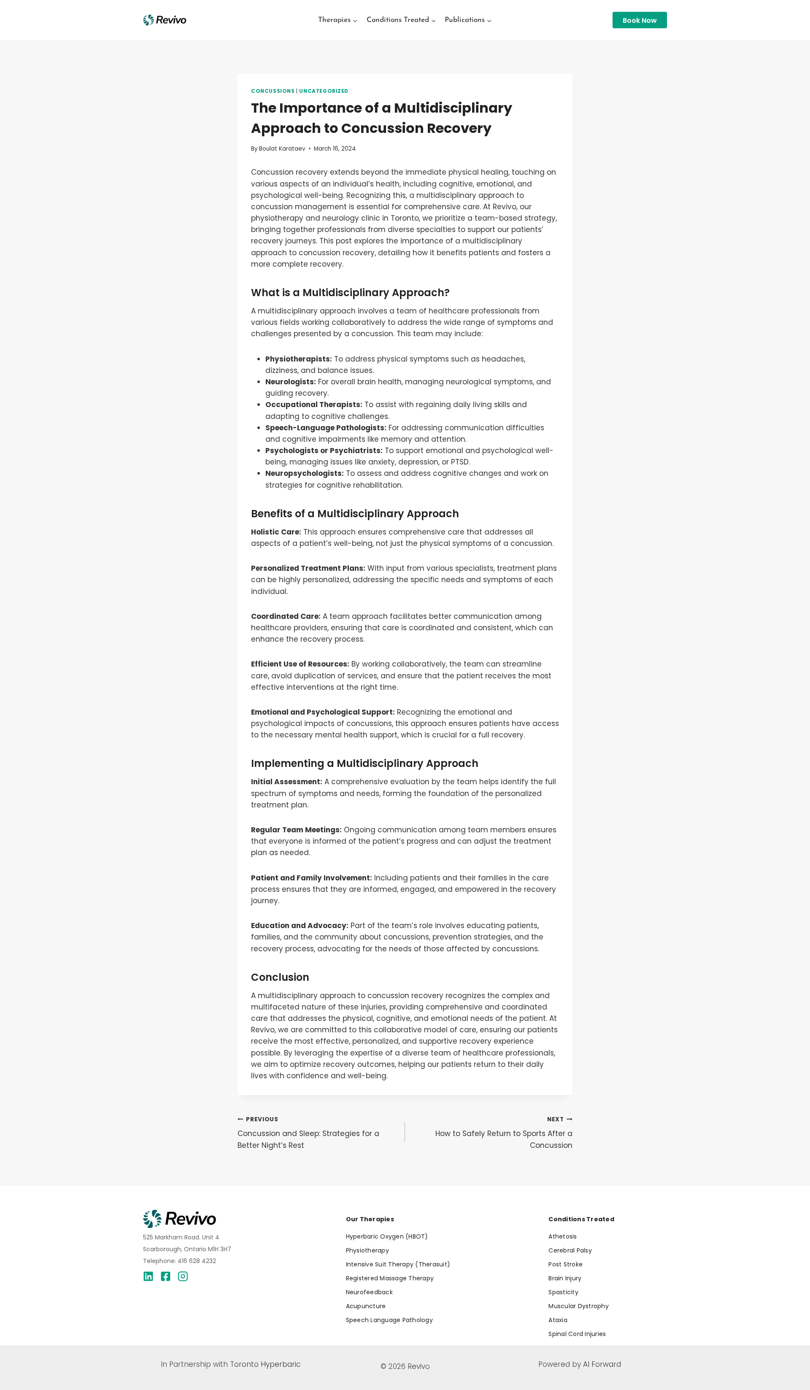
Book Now (640, 20)
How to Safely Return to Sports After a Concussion (503, 1132)
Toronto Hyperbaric (265, 1364)
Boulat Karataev (282, 149)
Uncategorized (323, 91)
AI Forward (602, 1364)
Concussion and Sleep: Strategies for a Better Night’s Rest (308, 1132)
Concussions (273, 91)
